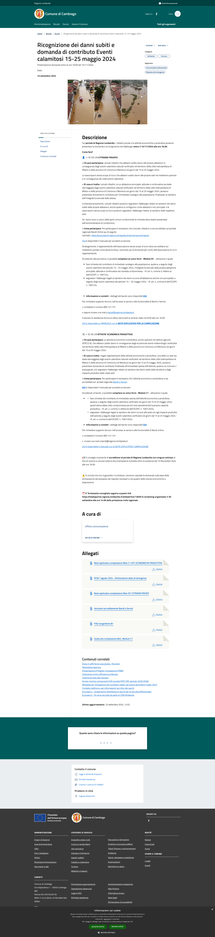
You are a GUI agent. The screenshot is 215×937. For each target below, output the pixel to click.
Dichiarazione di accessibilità (120, 902)
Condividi (149, 45)
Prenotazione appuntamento (83, 884)
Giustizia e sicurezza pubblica (120, 844)
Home (39, 33)
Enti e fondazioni (41, 853)
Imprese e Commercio (80, 853)
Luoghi (148, 860)
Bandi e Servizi (120, 382)
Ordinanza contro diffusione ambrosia (100, 674)
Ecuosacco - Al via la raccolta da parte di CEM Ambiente (108, 695)
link (131, 921)
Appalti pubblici (77, 857)
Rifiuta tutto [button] (117, 927)
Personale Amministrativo (45, 862)
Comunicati (149, 844)
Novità (49, 33)
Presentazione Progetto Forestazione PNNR (102, 670)
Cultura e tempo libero (80, 844)
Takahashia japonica (91, 667)
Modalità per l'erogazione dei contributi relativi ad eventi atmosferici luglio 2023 (119, 684)
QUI (84, 241)
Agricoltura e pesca (116, 866)
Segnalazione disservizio (81, 888)
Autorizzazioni (114, 861)
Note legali (112, 897)
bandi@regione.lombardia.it (121, 312)
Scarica (159, 568)
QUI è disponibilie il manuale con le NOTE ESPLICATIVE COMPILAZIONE (115, 446)
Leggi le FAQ (76, 893)
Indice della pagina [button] (47, 133)
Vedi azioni (162, 45)
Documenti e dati (41, 866)
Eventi (147, 865)
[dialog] (107, 922)
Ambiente (112, 853)
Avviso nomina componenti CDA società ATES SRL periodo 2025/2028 (115, 681)
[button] (107, 932)
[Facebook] (155, 13)
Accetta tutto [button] (98, 927)
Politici (37, 857)
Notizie (148, 839)
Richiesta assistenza (79, 897)
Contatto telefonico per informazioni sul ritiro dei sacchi (108, 688)
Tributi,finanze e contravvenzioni (122, 848)
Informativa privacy (116, 893)
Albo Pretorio (113, 888)
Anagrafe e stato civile (80, 839)
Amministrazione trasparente (120, 884)
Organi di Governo (42, 839)
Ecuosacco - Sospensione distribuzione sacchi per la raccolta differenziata (116, 691)
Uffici (36, 848)
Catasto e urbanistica (80, 862)
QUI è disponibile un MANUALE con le (120, 323)
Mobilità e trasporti (79, 871)
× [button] (212, 909)
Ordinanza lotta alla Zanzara (95, 677)
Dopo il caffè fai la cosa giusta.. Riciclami (101, 663)
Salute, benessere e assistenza (121, 857)
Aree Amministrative (43, 844)
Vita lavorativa (77, 848)
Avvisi (57, 33)
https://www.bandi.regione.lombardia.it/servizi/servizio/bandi (120, 235)
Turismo (74, 866)
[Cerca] (178, 14)
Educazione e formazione (118, 839)
